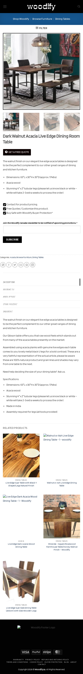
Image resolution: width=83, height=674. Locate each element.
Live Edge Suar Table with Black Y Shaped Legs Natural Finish (21, 484)
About (73, 662)
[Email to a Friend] (21, 265)
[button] (5, 6)
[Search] (79, 6)
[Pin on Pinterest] (26, 265)
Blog (66, 662)
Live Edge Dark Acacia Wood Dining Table (21, 545)
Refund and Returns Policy (55, 659)
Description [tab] (8, 282)
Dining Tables (62, 18)
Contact (42, 664)
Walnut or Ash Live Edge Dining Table (62, 484)
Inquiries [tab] (7, 311)
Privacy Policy (32, 659)
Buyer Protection (53, 662)
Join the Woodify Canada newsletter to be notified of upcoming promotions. (40, 222)
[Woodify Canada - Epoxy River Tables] (41, 6)
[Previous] (9, 71)
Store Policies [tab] (10, 304)
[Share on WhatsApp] (3, 265)
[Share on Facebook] (9, 265)
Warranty (18, 659)
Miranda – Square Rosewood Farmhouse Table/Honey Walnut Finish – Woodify (61, 547)
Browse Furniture (42, 18)
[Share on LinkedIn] (32, 265)
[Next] (73, 71)
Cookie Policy (36, 662)
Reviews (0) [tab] (8, 289)
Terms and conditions (17, 662)
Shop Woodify (21, 18)
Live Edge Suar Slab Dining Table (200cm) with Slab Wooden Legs (21, 609)
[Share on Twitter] (15, 265)
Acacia (13, 257)
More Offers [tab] (9, 296)
